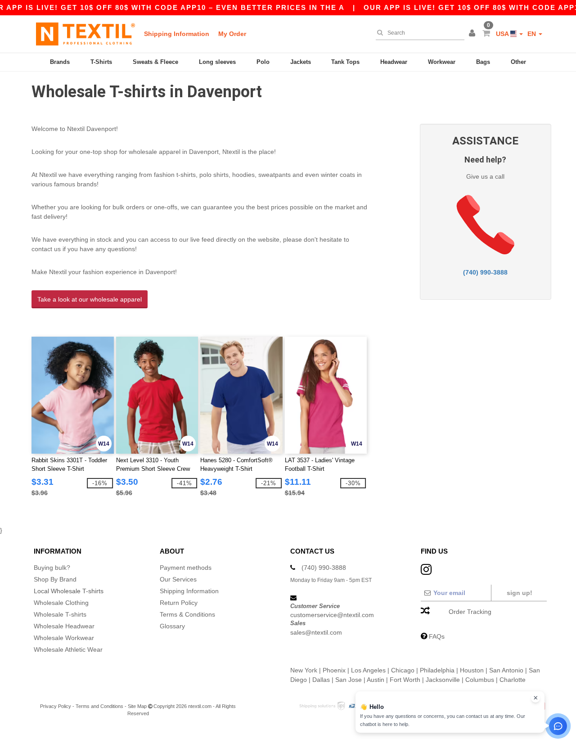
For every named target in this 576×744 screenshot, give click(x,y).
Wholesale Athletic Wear (68, 649)
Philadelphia (437, 670)
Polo (263, 62)
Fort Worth (405, 679)
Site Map (137, 706)
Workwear (441, 62)
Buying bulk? (52, 567)
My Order (232, 33)
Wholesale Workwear (64, 637)
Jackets (300, 62)
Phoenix (334, 670)
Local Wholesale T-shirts (69, 591)
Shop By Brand (55, 579)
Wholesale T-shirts (60, 614)
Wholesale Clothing (61, 602)
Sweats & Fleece (155, 62)
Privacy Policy (55, 706)
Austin (375, 679)
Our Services (178, 579)
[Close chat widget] (535, 698)
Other (518, 62)
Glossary (172, 626)
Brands (60, 62)
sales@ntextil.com (316, 632)
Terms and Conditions (99, 706)
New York (303, 670)
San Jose (348, 679)
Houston (472, 670)
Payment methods (186, 567)
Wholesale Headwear (64, 626)
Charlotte (513, 679)
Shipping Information (176, 33)
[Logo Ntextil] (85, 33)
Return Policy (179, 602)
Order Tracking (470, 611)
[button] (473, 33)
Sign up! (519, 592)
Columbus (479, 679)
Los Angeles (368, 670)
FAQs (437, 636)
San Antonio (506, 670)
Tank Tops (345, 62)
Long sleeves (217, 62)
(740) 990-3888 (485, 272)
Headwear (393, 62)
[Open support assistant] (558, 726)
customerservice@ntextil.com (332, 614)
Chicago (402, 670)
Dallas (321, 679)
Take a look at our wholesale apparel (89, 299)
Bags (483, 62)
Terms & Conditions (187, 614)
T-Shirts (101, 62)
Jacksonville (443, 679)
